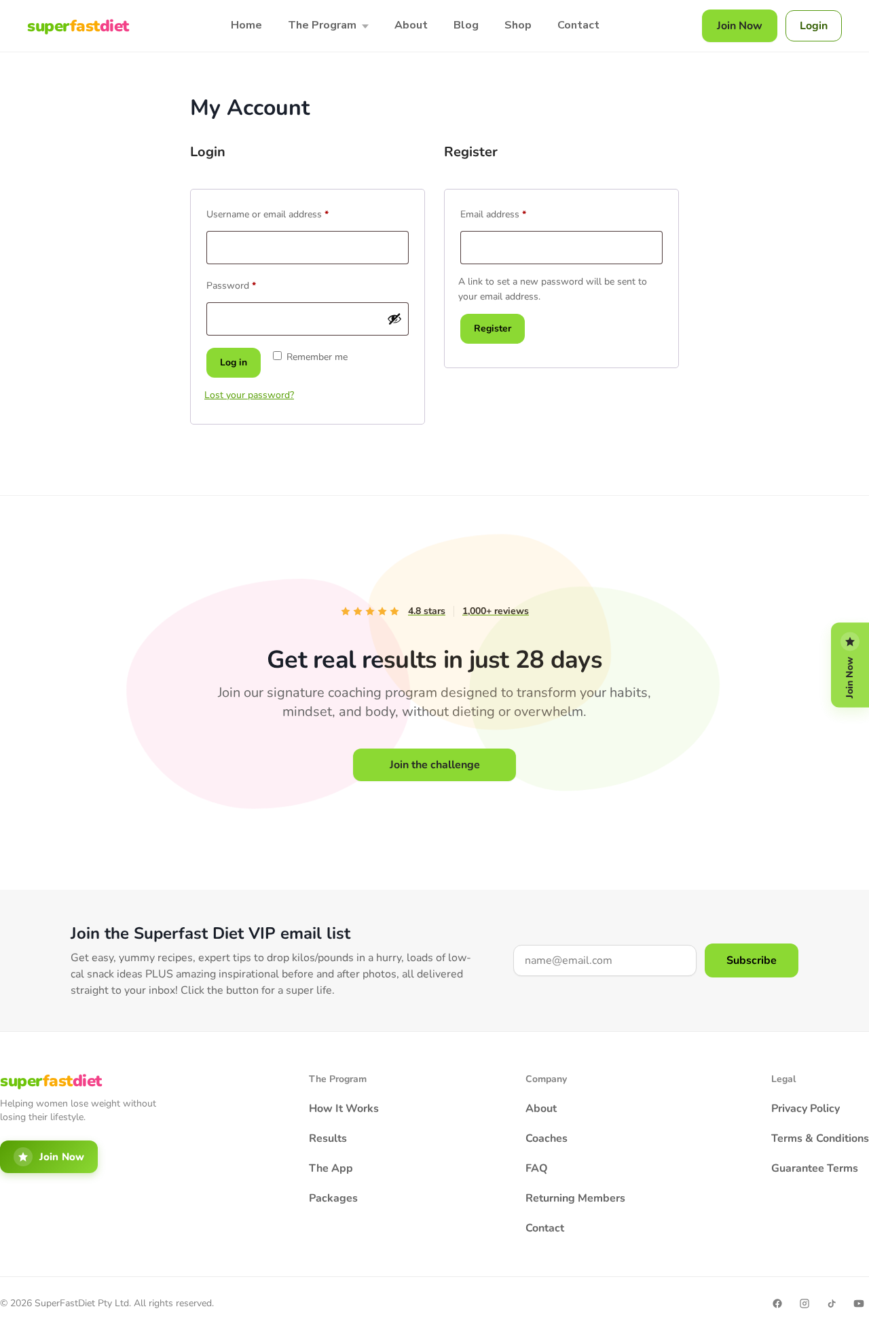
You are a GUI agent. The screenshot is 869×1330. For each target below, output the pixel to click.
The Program (322, 25)
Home (246, 25)
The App (331, 1168)
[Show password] (394, 318)
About (411, 25)
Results (328, 1138)
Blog (466, 25)
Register (492, 328)
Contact (578, 25)
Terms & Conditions (820, 1138)
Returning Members (575, 1198)
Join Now (739, 25)
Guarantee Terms (814, 1168)
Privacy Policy (805, 1108)
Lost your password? (249, 395)
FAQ (536, 1168)
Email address (511, 213)
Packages (333, 1198)
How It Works (344, 1108)
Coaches (546, 1138)
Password (249, 284)
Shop (518, 25)
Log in (233, 362)
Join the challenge (435, 764)
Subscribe (751, 960)
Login (814, 25)
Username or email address (285, 213)
